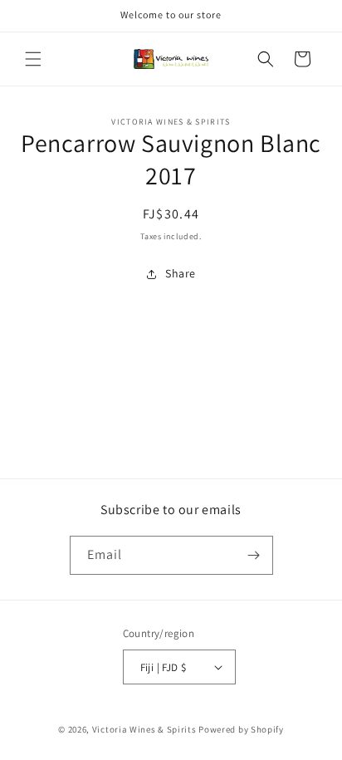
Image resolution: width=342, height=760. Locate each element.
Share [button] (180, 273)
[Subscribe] (254, 555)
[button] (33, 59)
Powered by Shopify (241, 729)
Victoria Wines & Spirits (144, 729)
